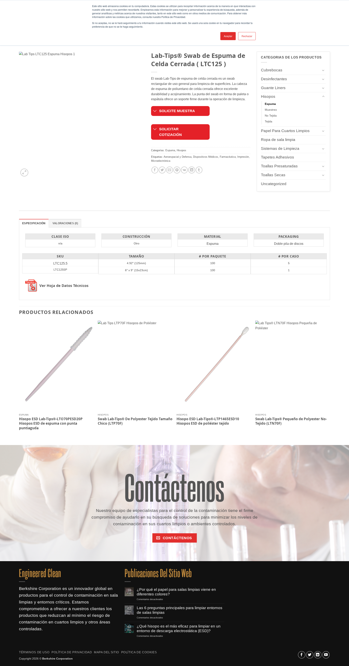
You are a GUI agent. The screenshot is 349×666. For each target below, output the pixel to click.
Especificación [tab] (33, 223)
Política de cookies (139, 652)
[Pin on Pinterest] (176, 170)
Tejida (268, 121)
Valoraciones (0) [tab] (65, 223)
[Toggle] (155, 111)
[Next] (330, 379)
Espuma (170, 150)
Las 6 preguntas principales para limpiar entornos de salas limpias (179, 610)
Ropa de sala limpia (278, 140)
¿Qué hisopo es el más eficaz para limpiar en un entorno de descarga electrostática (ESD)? (179, 628)
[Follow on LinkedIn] (318, 655)
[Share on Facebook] (154, 170)
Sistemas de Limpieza (280, 148)
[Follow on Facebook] (301, 655)
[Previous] (19, 379)
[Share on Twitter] (162, 170)
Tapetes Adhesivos (277, 157)
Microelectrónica (160, 160)
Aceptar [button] (228, 36)
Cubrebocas (271, 70)
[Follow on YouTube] (326, 655)
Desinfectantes (274, 79)
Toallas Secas (273, 175)
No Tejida (271, 115)
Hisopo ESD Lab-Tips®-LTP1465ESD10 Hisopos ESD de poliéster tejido (208, 421)
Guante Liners (273, 88)
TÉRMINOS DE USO (34, 652)
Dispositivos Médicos (205, 156)
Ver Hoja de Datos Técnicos (63, 285)
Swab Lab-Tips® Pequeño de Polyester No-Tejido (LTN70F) (291, 421)
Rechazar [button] (247, 36)
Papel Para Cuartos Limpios (285, 131)
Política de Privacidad (72, 652)
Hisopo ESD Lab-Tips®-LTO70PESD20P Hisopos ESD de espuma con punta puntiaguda (51, 423)
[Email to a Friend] (169, 170)
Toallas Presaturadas (279, 166)
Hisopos (181, 150)
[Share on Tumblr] (199, 170)
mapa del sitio (106, 652)
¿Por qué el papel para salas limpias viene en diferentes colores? (176, 591)
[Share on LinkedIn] (191, 170)
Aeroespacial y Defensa (177, 156)
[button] (24, 173)
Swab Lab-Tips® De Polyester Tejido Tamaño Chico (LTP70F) (135, 421)
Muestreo (271, 109)
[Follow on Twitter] (309, 655)
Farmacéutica (228, 156)
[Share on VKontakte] (184, 170)
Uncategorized (273, 184)
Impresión (243, 156)
